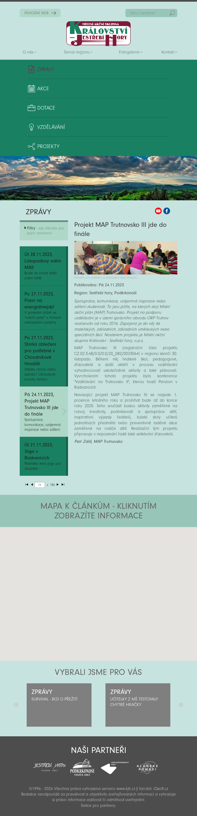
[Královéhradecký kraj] (114, 765)
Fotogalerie (129, 52)
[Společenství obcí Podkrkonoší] (82, 766)
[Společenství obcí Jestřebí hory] (49, 764)
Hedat (172, 13)
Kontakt (167, 52)
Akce (43, 88)
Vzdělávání (51, 127)
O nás (28, 52)
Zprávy (45, 69)
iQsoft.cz (161, 788)
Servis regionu (76, 52)
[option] (59, 705)
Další (181, 705)
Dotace (46, 108)
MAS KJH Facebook (166, 211)
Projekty (48, 146)
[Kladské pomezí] (147, 765)
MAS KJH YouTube (158, 211)
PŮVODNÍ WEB (37, 13)
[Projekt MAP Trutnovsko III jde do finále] (125, 273)
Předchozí (16, 705)
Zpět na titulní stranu (98, 33)
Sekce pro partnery (98, 805)
